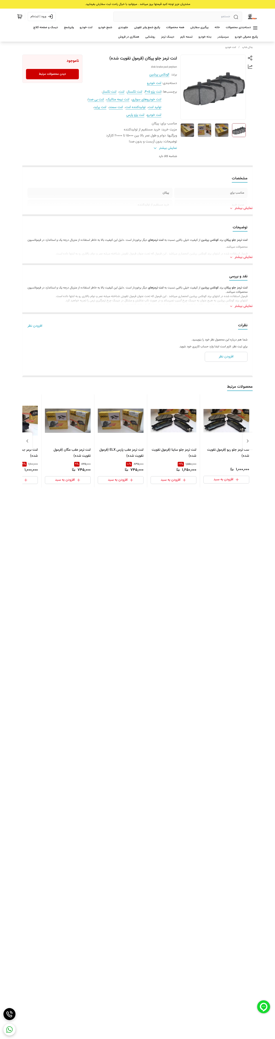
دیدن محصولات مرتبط (52, 74)
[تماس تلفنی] (9, 1014)
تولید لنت (154, 107)
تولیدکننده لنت (135, 107)
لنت (121, 92)
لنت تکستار (134, 92)
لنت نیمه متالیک (118, 99)
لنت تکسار (109, 92)
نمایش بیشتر (244, 208)
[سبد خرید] (19, 16)
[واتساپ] (9, 1030)
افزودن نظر (35, 326)
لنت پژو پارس (135, 115)
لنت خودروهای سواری (146, 99)
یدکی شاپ (247, 47)
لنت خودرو (230, 47)
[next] (27, 441)
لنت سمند (116, 107)
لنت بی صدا (96, 99)
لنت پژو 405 (153, 92)
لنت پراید (100, 107)
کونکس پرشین (159, 74)
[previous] (248, 441)
